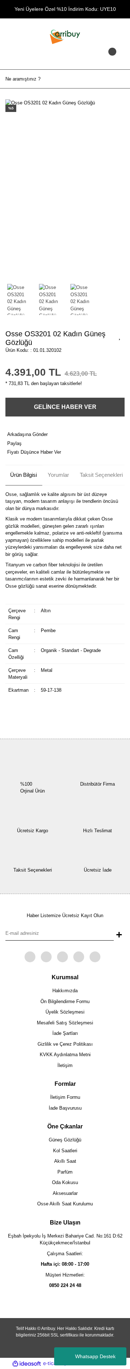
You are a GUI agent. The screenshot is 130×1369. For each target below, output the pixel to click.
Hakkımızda (65, 990)
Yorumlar (58, 475)
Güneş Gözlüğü (65, 1140)
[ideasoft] (26, 1363)
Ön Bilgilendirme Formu (65, 1001)
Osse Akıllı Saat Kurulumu (65, 1203)
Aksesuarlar (65, 1193)
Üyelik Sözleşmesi (65, 1012)
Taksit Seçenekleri (101, 475)
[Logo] (65, 36)
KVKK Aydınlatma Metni (65, 1054)
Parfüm (65, 1172)
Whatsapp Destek (95, 1356)
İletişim (65, 1065)
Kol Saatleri (65, 1150)
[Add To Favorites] (119, 335)
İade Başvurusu (65, 1108)
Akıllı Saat (65, 1161)
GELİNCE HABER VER (65, 407)
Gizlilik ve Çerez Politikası (65, 1044)
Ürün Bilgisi (23, 475)
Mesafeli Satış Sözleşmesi (65, 1022)
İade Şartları (65, 1033)
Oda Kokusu (65, 1182)
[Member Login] (65, 58)
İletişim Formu (65, 1097)
